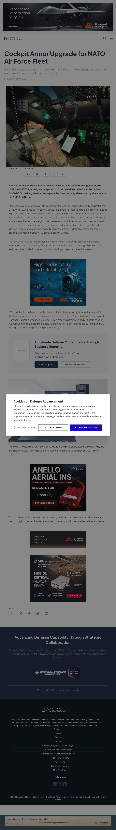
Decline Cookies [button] (53, 427)
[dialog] (58, 415)
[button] (24, 427)
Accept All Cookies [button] (86, 427)
